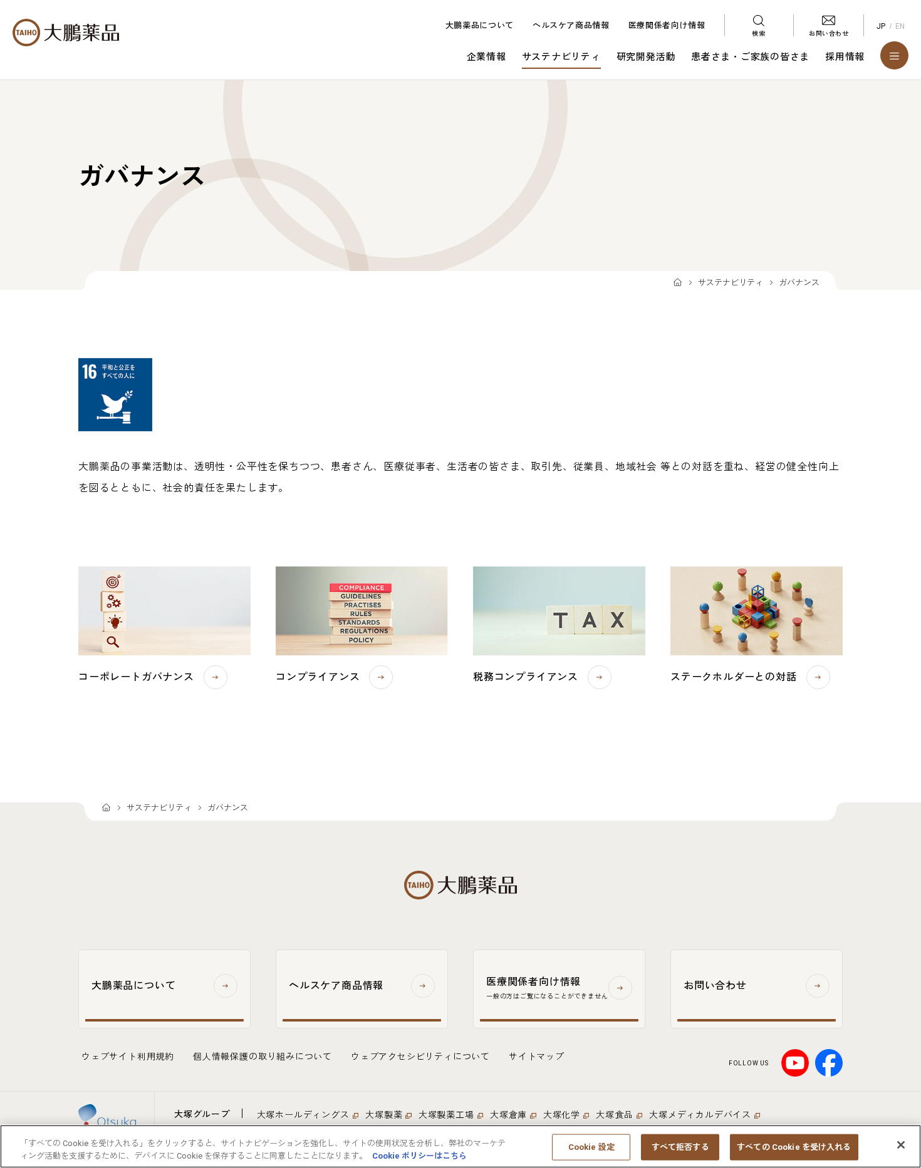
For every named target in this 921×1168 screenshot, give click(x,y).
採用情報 (845, 57)
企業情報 (486, 57)
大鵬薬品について (479, 25)
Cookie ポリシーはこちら (419, 1155)
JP (881, 26)
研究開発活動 (646, 57)
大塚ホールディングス (303, 1115)
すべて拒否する (680, 1147)
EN (900, 26)
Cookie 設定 (591, 1147)
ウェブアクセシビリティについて (420, 1057)
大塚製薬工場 (446, 1115)
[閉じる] (901, 1145)
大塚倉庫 (508, 1115)
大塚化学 (561, 1115)
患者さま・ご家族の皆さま (750, 57)
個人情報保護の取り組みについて (262, 1057)
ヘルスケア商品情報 (571, 25)
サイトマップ (537, 1057)
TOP (677, 283)
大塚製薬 (383, 1115)
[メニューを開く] (894, 55)
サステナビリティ (561, 57)
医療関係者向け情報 (666, 25)
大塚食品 (614, 1115)
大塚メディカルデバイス (700, 1115)
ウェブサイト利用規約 (127, 1057)
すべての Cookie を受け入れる (794, 1147)
